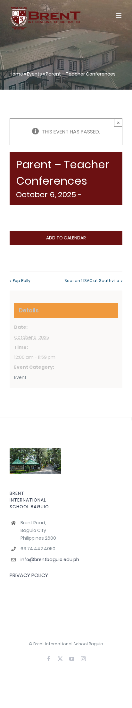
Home (16, 74)
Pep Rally (21, 280)
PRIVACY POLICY (29, 575)
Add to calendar (66, 238)
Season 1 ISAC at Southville (91, 280)
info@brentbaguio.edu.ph (41, 559)
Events (34, 74)
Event (20, 377)
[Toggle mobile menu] (119, 15)
